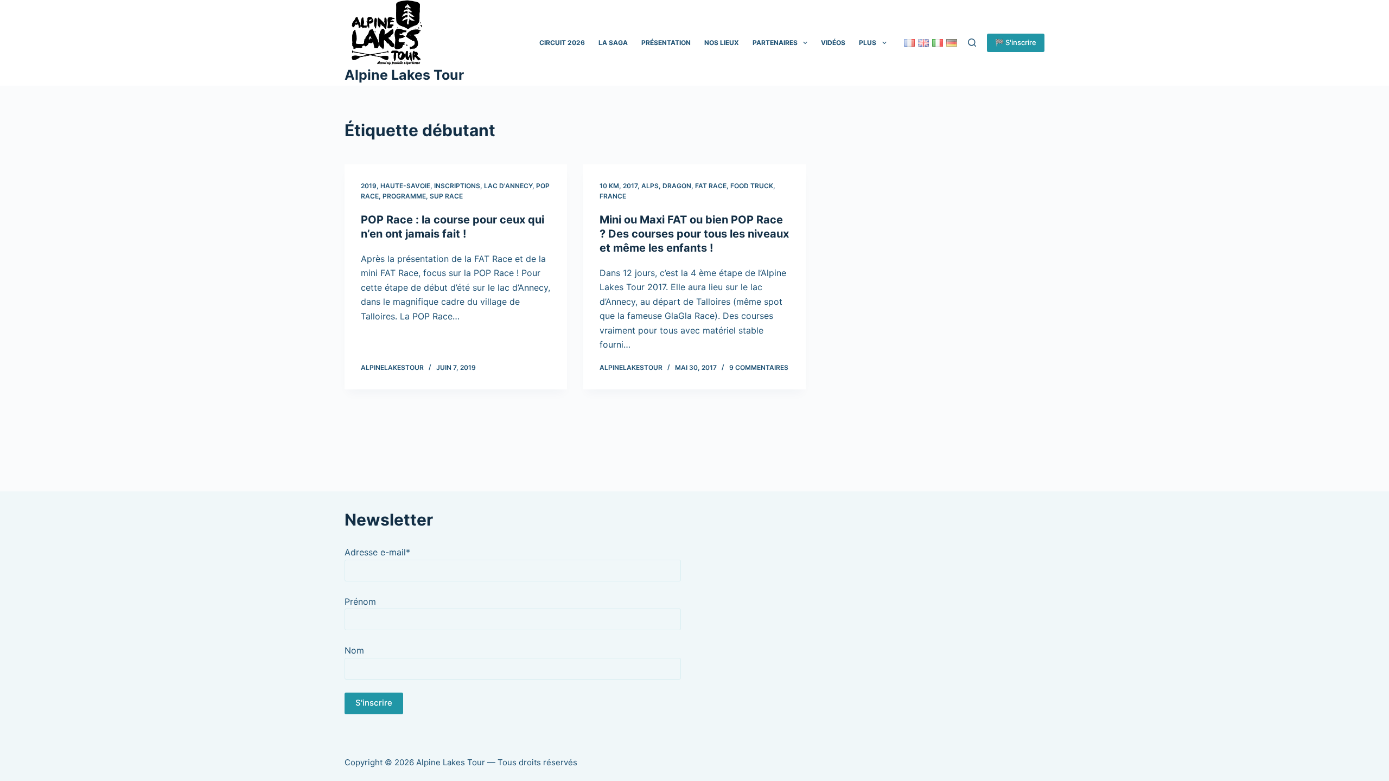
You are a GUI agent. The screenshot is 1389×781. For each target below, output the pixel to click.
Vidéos (833, 43)
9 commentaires (758, 367)
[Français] (909, 43)
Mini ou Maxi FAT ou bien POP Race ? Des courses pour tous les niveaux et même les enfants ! (694, 233)
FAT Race (711, 186)
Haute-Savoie (405, 186)
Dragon (676, 186)
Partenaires (775, 43)
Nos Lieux (721, 43)
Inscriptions (457, 186)
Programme (404, 196)
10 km (609, 186)
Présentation (666, 43)
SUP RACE (446, 196)
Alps (650, 186)
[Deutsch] (951, 43)
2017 (630, 186)
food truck (751, 186)
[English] (923, 43)
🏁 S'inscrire (1015, 42)
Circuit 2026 (562, 43)
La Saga (613, 43)
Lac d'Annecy (508, 186)
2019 (369, 186)
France (613, 196)
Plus (867, 43)
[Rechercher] (972, 43)
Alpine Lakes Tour (404, 75)
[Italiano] (937, 43)
